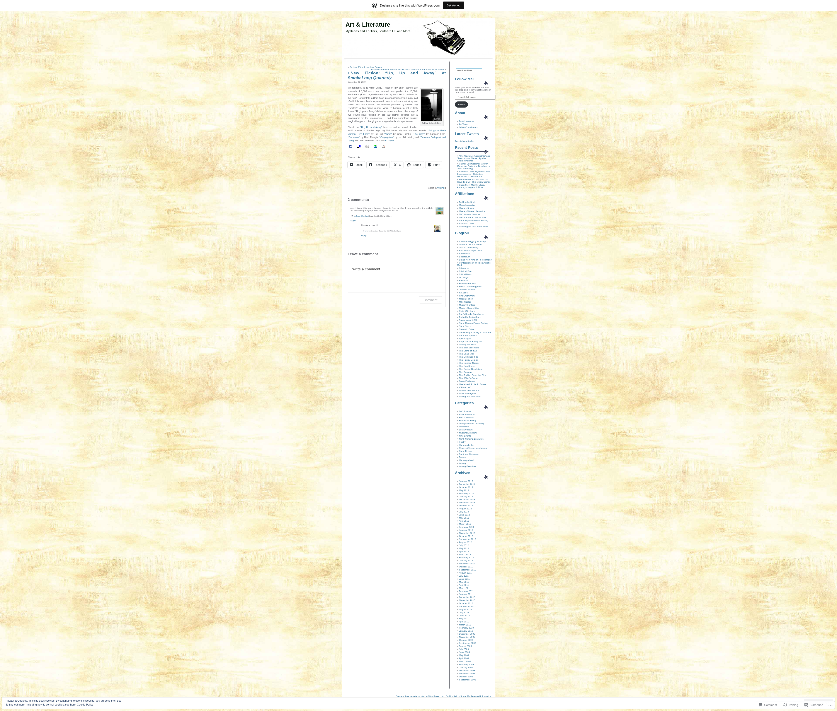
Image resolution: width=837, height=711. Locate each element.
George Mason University (471, 423)
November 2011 (467, 563)
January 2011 (466, 594)
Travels (462, 457)
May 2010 (464, 618)
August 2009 (465, 646)
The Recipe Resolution (470, 369)
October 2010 (466, 603)
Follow (461, 104)
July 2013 (464, 512)
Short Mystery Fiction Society (473, 220)
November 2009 (467, 637)
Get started (454, 5)
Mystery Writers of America (472, 211)
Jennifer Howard (467, 289)
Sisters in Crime (467, 223)
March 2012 (465, 554)
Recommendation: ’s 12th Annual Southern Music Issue (407, 69)
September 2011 (467, 570)
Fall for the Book (467, 202)
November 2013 (467, 502)
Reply (353, 220)
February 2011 (466, 591)
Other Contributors (468, 127)
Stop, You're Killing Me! (470, 341)
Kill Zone (463, 292)
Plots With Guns (467, 311)
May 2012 (464, 548)
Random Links (466, 445)
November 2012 (467, 533)
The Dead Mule (467, 354)
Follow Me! (464, 79)
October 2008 (466, 676)
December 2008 (467, 670)
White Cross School (469, 390)
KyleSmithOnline (467, 296)
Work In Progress (467, 393)
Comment (430, 300)
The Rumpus (465, 372)
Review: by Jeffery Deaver (366, 67)
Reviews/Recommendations (473, 448)
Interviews (464, 426)
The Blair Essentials (469, 347)
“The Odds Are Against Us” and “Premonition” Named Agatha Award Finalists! (473, 158)
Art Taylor (389, 140)
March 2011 (465, 588)
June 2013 (464, 515)
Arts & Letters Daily (468, 247)
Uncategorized (466, 460)
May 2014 (464, 490)
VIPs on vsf (465, 387)
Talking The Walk (467, 344)
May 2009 (464, 655)
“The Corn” (419, 134)
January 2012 (466, 560)
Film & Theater (466, 417)
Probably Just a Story (470, 317)
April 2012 (464, 551)
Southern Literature (469, 454)
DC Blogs (463, 277)
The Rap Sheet (467, 366)
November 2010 (467, 600)
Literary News (466, 429)
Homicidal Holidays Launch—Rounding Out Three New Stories (473, 180)
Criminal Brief (465, 271)
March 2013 (465, 524)
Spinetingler (465, 338)
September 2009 (467, 643)
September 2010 (467, 606)
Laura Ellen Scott (362, 216)
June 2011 (464, 579)
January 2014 (466, 496)
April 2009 (464, 658)
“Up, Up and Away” (371, 127)
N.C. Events (465, 436)
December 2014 (467, 484)
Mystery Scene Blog (469, 308)
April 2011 (464, 585)
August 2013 (465, 508)
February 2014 (466, 493)
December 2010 (467, 597)
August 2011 (465, 573)
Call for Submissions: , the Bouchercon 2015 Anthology (473, 166)
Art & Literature (367, 24)
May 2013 (464, 518)
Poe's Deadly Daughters (471, 314)
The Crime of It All (468, 351)
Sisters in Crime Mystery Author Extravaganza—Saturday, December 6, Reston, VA (473, 174)
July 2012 (464, 545)
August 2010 (465, 609)
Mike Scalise (465, 302)
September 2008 (467, 679)
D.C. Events (465, 411)
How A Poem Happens (470, 286)
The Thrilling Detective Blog (473, 375)
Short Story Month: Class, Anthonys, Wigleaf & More (471, 186)
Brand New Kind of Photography (475, 260)
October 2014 (466, 487)
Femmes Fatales (467, 283)
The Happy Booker (468, 360)
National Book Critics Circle (472, 217)
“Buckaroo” (354, 137)
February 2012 (466, 557)
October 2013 (466, 505)
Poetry (462, 442)
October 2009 (466, 640)
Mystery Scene (466, 208)
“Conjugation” (386, 137)
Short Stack (465, 326)
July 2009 (464, 649)
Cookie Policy (85, 704)
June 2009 (464, 652)
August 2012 (465, 542)
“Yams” (388, 134)
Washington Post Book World (473, 226)
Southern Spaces (468, 335)
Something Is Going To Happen (475, 332)
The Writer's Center (468, 378)
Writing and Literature (470, 396)
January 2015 (466, 481)
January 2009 (466, 667)
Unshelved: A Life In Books (472, 384)
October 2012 (466, 536)
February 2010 (466, 628)
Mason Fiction (466, 299)
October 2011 (466, 566)
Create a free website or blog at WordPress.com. (420, 696)
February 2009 (466, 664)
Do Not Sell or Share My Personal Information (469, 696)
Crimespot (464, 268)
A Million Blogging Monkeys (472, 241)
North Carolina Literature (471, 439)
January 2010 (466, 631)
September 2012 (467, 539)
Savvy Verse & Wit (468, 320)
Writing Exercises (467, 466)
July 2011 (464, 576)
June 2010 (464, 615)
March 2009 (465, 661)
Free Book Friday (467, 420)
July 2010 (464, 612)
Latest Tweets (467, 134)
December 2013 (467, 499)
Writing (440, 188)
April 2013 (464, 521)
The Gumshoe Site (468, 357)
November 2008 (467, 673)
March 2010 (465, 625)
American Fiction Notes (470, 244)
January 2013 (466, 530)
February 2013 (466, 527)
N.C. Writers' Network (469, 214)
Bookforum (464, 256)
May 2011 (464, 582)
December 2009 (467, 634)
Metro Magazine (467, 205)
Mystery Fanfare (467, 305)
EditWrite (463, 280)
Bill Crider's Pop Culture (471, 250)
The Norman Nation (469, 363)
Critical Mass (465, 274)
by (355, 216)
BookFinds (464, 253)
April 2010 (464, 621)
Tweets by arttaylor (464, 141)
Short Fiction (465, 451)
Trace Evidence (467, 381)
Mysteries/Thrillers (468, 433)
